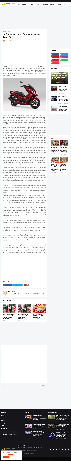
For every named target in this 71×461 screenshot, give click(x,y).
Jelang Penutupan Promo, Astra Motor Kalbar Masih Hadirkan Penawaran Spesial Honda (9, 316)
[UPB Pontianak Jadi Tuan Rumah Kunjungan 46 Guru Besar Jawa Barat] (54, 108)
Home (2, 1)
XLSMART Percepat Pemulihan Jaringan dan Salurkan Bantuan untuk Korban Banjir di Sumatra (63, 99)
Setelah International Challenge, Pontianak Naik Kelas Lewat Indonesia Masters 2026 (38, 433)
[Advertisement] (35, 18)
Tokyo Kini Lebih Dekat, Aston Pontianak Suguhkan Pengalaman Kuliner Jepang (63, 167)
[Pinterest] (25, 285)
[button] (65, 4)
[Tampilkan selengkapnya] (30, 285)
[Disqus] (24, 364)
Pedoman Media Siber (22, 1)
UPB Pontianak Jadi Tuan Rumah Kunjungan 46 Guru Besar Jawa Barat (62, 108)
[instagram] (57, 1)
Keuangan (7, 431)
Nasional (45, 4)
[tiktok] (55, 62)
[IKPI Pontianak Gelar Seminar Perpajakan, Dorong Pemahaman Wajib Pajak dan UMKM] (54, 88)
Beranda (4, 31)
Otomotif (59, 4)
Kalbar (24, 4)
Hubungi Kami (14, 1)
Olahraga (52, 4)
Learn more (10, 454)
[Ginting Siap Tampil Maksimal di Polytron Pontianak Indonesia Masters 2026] (28, 426)
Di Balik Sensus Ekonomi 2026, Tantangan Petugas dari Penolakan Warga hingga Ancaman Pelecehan (62, 417)
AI (2, 431)
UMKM (10, 434)
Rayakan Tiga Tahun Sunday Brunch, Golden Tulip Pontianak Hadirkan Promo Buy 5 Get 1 (54, 167)
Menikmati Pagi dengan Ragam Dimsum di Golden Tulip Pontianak (55, 149)
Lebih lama (44, 385)
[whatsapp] (63, 1)
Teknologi (3, 425)
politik (15, 434)
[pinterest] (59, 1)
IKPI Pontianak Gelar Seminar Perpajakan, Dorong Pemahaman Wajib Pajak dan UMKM (62, 89)
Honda (9, 31)
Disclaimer (30, 1)
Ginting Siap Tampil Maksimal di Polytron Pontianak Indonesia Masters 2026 (39, 425)
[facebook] (55, 1)
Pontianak (4, 434)
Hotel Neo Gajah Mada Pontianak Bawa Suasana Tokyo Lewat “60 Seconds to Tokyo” (64, 150)
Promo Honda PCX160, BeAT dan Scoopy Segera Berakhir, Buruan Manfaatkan (23, 316)
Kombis (31, 4)
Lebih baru (4, 385)
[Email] (27, 285)
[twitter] (61, 1)
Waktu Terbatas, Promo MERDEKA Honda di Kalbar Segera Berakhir (39, 316)
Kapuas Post (11, 291)
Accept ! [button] (6, 457)
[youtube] (65, 1)
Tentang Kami (7, 1)
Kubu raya (14, 431)
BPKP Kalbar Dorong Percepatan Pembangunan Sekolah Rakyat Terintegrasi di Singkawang (39, 417)
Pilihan (38, 4)
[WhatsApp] (22, 285)
